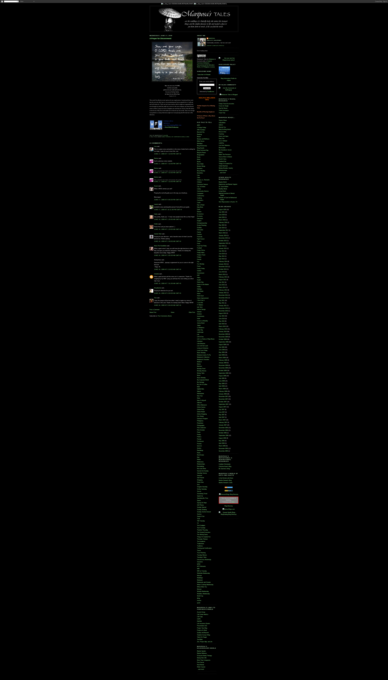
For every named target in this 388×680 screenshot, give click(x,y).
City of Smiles (201, 186)
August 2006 (222, 438)
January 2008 (223, 394)
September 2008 (223, 373)
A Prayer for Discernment (160, 38)
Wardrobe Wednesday (203, 573)
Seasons (199, 475)
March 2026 (222, 220)
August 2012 (222, 279)
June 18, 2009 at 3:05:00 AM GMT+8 (167, 255)
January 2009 (223, 362)
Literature (199, 341)
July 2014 (221, 251)
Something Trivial (202, 493)
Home (172, 312)
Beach (199, 136)
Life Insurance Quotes (203, 623)
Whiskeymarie (223, 170)
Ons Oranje (200, 416)
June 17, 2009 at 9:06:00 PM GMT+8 (167, 199)
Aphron (221, 125)
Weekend (199, 580)
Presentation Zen (202, 625)
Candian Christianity (224, 464)
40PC (198, 125)
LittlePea (221, 143)
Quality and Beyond (203, 632)
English (199, 220)
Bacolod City (201, 132)
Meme (199, 364)
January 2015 (223, 248)
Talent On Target (202, 637)
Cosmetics (200, 200)
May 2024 (222, 225)
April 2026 (222, 217)
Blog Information (225, 78)
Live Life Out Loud (202, 346)
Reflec (199, 459)
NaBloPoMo (200, 389)
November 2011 (223, 298)
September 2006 (223, 435)
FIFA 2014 (200, 230)
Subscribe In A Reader (203, 74)
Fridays (199, 257)
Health (199, 280)
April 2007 (222, 417)
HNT (198, 275)
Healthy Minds (223, 189)
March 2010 (222, 326)
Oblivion (199, 402)
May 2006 (222, 440)
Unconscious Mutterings (204, 559)
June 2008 (222, 381)
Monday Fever (201, 368)
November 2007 (223, 399)
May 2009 (222, 352)
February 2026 (223, 222)
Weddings (200, 577)
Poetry (199, 434)
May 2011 (221, 303)
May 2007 (222, 414)
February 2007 (223, 422)
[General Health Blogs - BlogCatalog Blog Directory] (228, 514)
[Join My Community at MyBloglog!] (228, 90)
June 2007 (222, 412)
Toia (155, 298)
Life (198, 334)
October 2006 (223, 433)
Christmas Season (202, 184)
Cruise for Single (223, 106)
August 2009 (222, 344)
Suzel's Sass (222, 159)
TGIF (198, 518)
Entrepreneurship (202, 223)
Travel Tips (222, 113)
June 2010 (222, 318)
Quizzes (199, 446)
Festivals (199, 236)
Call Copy (200, 616)
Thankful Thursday (202, 530)
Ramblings (200, 450)
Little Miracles (201, 343)
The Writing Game (202, 534)
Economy (200, 216)
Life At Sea (200, 336)
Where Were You (202, 587)
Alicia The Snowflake (160, 246)
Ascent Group (201, 612)
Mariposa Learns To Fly (204, 355)
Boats (198, 157)
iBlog (198, 598)
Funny (199, 266)
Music (199, 375)
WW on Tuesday (202, 571)
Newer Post (153, 312)
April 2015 (222, 246)
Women (199, 589)
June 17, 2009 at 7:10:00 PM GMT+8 (167, 154)
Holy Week (200, 291)
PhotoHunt (200, 423)
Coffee (199, 189)
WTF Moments (201, 566)
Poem (198, 432)
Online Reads (201, 411)
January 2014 (223, 264)
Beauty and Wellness (203, 139)
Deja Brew (200, 207)
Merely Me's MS (202, 658)
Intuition (199, 314)
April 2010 (222, 323)
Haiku (198, 277)
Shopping (199, 480)
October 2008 (223, 370)
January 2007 (223, 425)
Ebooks (199, 211)
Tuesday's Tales (202, 557)
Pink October (201, 430)
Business (199, 168)
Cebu (198, 177)
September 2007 (223, 404)
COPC (199, 619)
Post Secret (200, 662)
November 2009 (223, 337)
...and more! (200, 669)
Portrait (199, 439)
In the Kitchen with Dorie (226, 478)
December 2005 (223, 448)
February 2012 (223, 290)
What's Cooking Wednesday (205, 584)
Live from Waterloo (224, 145)
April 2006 (222, 443)
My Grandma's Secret (225, 150)
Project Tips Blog (202, 628)
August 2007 (222, 407)
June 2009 (222, 349)
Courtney (221, 134)
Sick (198, 484)
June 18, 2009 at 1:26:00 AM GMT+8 (167, 219)
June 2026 (222, 214)
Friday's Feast (201, 255)
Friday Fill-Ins (201, 250)
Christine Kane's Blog (225, 466)
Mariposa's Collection (203, 357)
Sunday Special (201, 507)
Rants (198, 452)
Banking (199, 134)
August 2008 (222, 376)
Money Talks (201, 373)
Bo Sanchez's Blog (224, 468)
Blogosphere (200, 155)
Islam (198, 318)
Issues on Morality (202, 321)
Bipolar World (223, 182)
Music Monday (201, 377)
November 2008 (223, 368)
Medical (199, 361)
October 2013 (223, 269)
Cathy (156, 214)
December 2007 (223, 396)
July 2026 (221, 212)
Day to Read (200, 205)
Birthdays (200, 143)
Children (199, 182)
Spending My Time (202, 498)
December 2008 (223, 365)
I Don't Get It (201, 300)
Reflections (200, 462)
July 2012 (221, 282)
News (198, 398)
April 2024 (222, 227)
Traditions (200, 546)
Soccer (199, 491)
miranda (156, 274)
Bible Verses (166, 136)
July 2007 (221, 409)
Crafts (199, 202)
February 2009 (223, 360)
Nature (199, 391)
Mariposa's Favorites (203, 359)
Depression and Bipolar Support (228, 184)
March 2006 (222, 446)
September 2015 (223, 243)
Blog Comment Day (202, 150)
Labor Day (200, 330)
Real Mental (200, 664)
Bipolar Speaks (201, 651)
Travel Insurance (224, 110)
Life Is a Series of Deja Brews (206, 339)
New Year (200, 396)
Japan (199, 325)
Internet (199, 311)
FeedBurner (210, 91)
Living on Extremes (202, 348)
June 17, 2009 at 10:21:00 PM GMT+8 (168, 209)
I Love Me (200, 302)
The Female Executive (203, 532)
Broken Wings (201, 166)
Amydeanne (157, 288)
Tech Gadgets (201, 525)
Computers (200, 193)
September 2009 (223, 342)
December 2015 (223, 238)
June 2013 (222, 272)
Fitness (199, 241)
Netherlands (200, 393)
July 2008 (221, 378)
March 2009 (222, 357)
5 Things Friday (201, 127)
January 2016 (223, 235)
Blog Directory (229, 506)
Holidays (199, 289)
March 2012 (222, 287)
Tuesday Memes (202, 555)
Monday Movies (201, 371)
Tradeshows (200, 543)
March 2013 (222, 274)
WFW (187, 136)
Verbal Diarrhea (223, 166)
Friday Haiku (200, 252)
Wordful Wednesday (203, 591)
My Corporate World (179, 136)
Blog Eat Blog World (225, 129)
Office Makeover (202, 405)
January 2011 (223, 305)
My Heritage (200, 382)
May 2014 (222, 256)
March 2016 (222, 233)
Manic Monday (201, 352)
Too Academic (201, 541)
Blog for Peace (201, 152)
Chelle (156, 224)
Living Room (222, 191)
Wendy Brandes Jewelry (226, 168)
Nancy (220, 152)
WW (198, 568)
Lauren (156, 204)
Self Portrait (200, 477)
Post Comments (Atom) (165, 316)
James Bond (200, 323)
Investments (200, 316)
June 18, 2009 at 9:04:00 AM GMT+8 (167, 305)
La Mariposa (200, 327)
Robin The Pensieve (225, 154)
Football (199, 248)
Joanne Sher (157, 234)
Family (199, 232)
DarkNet (199, 621)
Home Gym (200, 296)
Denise (156, 158)
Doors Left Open (223, 136)
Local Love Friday (202, 350)
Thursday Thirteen (202, 539)
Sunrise (199, 514)
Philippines (200, 421)
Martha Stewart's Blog (225, 480)
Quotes (199, 448)
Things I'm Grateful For (203, 537)
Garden (199, 270)
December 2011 (223, 295)
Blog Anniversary (202, 145)
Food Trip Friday (202, 246)
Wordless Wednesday (203, 593)
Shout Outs (200, 482)
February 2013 (223, 277)
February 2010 (223, 329)
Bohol (198, 159)
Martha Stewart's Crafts (225, 482)
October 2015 (223, 240)
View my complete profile (215, 45)
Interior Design (201, 309)
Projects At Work (202, 630)
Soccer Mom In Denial (225, 157)
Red (198, 457)
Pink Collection (201, 427)
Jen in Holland (223, 141)
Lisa (155, 146)
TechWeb (199, 639)
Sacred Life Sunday (203, 471)
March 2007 (222, 420)
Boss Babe (200, 164)
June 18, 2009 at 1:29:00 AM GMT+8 (167, 229)
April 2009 (222, 355)
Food (198, 243)
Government (200, 273)
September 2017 (223, 230)
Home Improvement (203, 298)
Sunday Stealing (202, 509)
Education (200, 218)
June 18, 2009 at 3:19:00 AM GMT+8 (167, 269)
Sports (199, 500)
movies (199, 600)
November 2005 (223, 451)
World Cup (200, 596)
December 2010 (223, 308)
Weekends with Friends (204, 582)
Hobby (199, 286)
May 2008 (222, 383)
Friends (199, 259)
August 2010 (222, 313)
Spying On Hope (202, 502)
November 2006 (223, 430)
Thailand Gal (222, 161)
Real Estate (200, 455)
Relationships (201, 464)
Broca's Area (222, 132)
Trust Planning (201, 552)
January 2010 (223, 331)
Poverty (199, 443)
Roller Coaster (201, 667)
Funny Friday (201, 268)
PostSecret (200, 441)
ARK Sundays (201, 129)
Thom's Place (223, 120)
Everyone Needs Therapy (204, 655)
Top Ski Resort (223, 108)
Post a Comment (154, 309)
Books (199, 161)
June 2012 (222, 285)
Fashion (199, 234)
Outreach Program (202, 418)
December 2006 (223, 427)
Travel (199, 550)
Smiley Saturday (202, 489)
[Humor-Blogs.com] (229, 509)
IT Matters (200, 305)
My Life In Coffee (202, 384)
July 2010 (221, 316)
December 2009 (223, 334)
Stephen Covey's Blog (203, 635)
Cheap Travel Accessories (226, 103)
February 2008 (223, 391)
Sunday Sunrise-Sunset (204, 512)
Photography (200, 425)
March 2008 (222, 388)
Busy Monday (201, 170)
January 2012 (223, 292)
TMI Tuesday (201, 521)
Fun (198, 261)
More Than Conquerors (203, 660)
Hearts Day (200, 282)
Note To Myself (201, 400)
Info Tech (199, 307)
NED (198, 387)
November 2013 (223, 266)
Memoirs (199, 366)
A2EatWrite (222, 122)
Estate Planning (201, 225)
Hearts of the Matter (203, 284)
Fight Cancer (201, 239)
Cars (198, 175)
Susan (156, 186)
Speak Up (200, 496)
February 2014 (223, 261)
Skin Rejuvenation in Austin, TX (228, 202)
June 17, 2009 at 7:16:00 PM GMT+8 (167, 163)
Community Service (203, 191)
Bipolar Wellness (202, 653)
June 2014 (222, 253)
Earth (198, 209)
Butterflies (200, 173)
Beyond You (222, 127)
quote (198, 603)
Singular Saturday (202, 487)
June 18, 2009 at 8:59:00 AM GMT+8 (167, 293)
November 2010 (223, 311)
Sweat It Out (200, 516)
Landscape (200, 332)
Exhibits (199, 227)
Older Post (192, 312)
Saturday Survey (202, 473)
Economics (200, 214)
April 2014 (222, 259)
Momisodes (222, 147)
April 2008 (222, 386)
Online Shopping (202, 414)
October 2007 (223, 401)
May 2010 (222, 321)
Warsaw (199, 575)
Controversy (200, 195)
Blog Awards (200, 148)
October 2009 (223, 339)
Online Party (200, 409)
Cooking (199, 198)
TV (198, 523)
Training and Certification (204, 548)
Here (233, 502)
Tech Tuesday (201, 528)
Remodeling (200, 466)
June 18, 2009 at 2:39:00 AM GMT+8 (167, 241)
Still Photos (200, 505)
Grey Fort (221, 138)
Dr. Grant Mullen (223, 186)
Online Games (201, 407)
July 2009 (221, 347)
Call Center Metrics (202, 614)
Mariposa (212, 38)
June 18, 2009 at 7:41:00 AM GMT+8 (167, 283)
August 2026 (222, 209)
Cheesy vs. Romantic (203, 180)
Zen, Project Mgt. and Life (204, 641)
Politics (199, 437)
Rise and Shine (201, 468)
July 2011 (221, 300)
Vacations (200, 562)
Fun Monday (200, 264)
